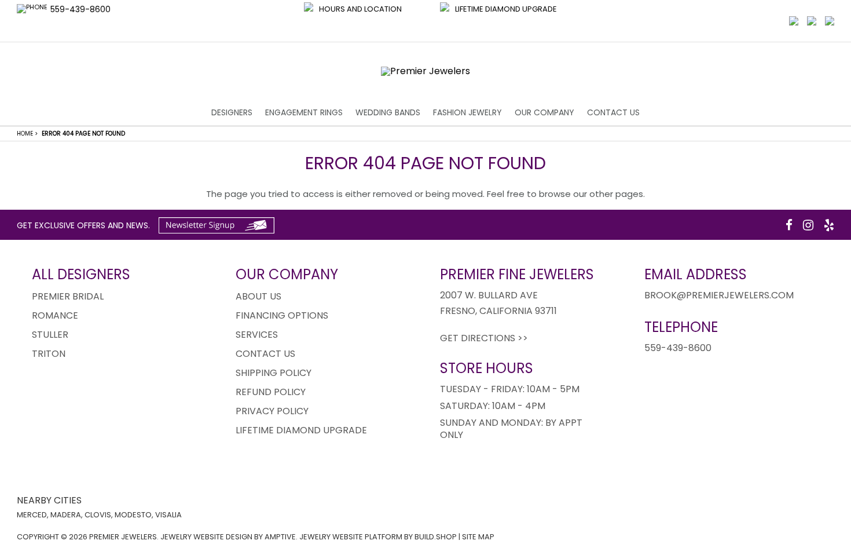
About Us (258, 296)
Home (27, 133)
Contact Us (613, 112)
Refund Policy (271, 392)
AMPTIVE (280, 536)
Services (257, 334)
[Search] (811, 20)
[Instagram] (808, 225)
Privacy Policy (272, 411)
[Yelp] (829, 225)
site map (478, 536)
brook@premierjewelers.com (719, 295)
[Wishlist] (793, 20)
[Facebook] (789, 225)
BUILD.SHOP (436, 536)
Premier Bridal (68, 296)
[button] (352, 20)
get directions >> (484, 338)
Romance (55, 315)
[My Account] (829, 20)
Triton (48, 353)
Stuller (50, 334)
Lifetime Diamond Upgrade (301, 430)
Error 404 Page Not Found (83, 133)
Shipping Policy (273, 372)
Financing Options (282, 315)
